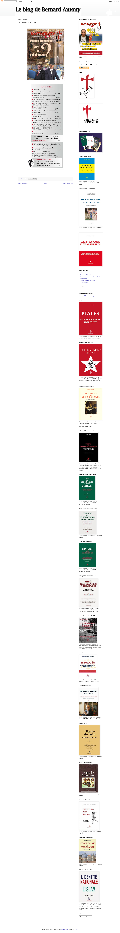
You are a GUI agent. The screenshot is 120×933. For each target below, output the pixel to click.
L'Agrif (81, 273)
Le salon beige (84, 282)
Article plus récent (22, 183)
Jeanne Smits (83, 278)
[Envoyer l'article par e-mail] (25, 178)
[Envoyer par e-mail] (28, 179)
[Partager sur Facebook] (34, 179)
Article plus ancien (68, 183)
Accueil (45, 183)
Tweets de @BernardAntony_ (86, 296)
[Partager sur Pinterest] (36, 179)
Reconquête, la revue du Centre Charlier (90, 277)
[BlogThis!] (30, 179)
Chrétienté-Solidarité (85, 275)
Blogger (76, 929)
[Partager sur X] (32, 179)
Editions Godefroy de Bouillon (87, 280)
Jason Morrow (64, 929)
